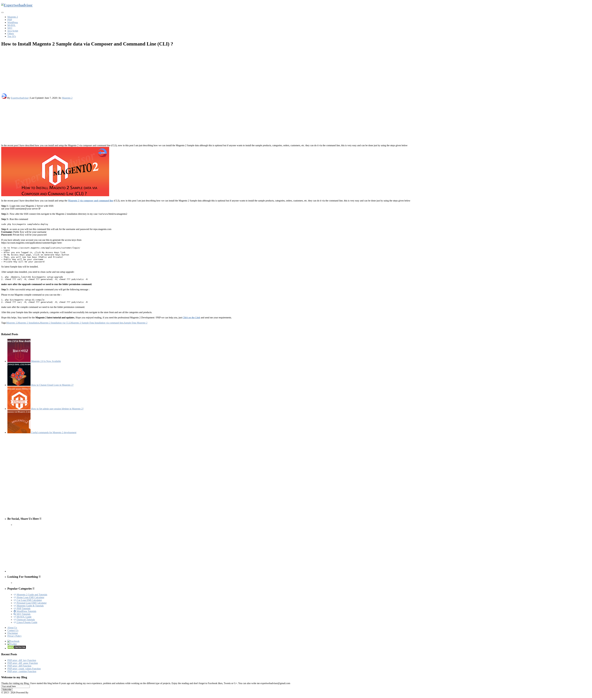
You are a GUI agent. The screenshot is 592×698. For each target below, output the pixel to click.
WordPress (12, 22)
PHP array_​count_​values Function (24, 668)
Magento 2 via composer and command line (90, 200)
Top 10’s (11, 36)
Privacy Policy (14, 636)
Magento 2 (12, 17)
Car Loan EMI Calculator (29, 600)
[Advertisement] (93, 71)
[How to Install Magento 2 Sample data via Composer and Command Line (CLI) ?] (296, 172)
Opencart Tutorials (25, 619)
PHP (9, 19)
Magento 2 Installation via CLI (55, 322)
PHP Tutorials (23, 608)
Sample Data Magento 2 (135, 322)
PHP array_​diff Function (19, 666)
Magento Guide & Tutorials (30, 605)
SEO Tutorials (23, 614)
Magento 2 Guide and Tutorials (31, 594)
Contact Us (12, 630)
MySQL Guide (23, 616)
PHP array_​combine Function (21, 671)
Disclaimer (12, 633)
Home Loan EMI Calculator (30, 597)
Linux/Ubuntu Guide (26, 622)
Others (10, 33)
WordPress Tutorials (26, 611)
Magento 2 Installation (28, 322)
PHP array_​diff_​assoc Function (22, 663)
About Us (12, 627)
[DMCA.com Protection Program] (16, 648)
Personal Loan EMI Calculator (31, 603)
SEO (9, 28)
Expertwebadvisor (20, 98)
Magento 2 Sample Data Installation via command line (96, 322)
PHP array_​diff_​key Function (21, 660)
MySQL (11, 25)
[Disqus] (296, 475)
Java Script (12, 30)
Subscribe (6, 689)
